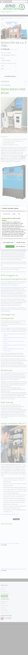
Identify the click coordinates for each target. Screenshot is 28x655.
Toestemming (6, 214)
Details (14, 214)
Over (19, 214)
